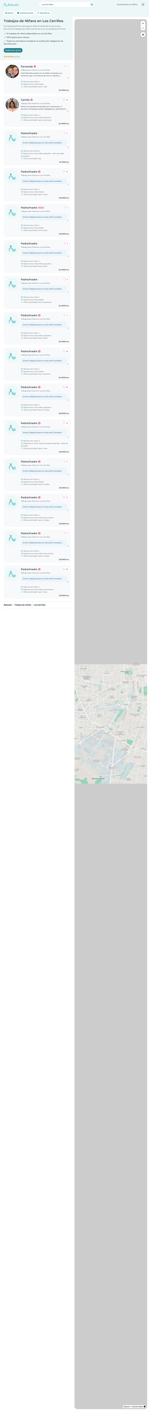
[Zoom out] (143, 28)
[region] (110, 714)
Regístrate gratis (13, 50)
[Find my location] (143, 34)
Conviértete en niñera (127, 4)
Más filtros (44, 13)
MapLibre (127, 1407)
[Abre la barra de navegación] (143, 4)
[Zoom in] (143, 23)
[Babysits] (11, 4)
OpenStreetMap (137, 1407)
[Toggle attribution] (144, 1406)
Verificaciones (26, 13)
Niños (10, 13)
